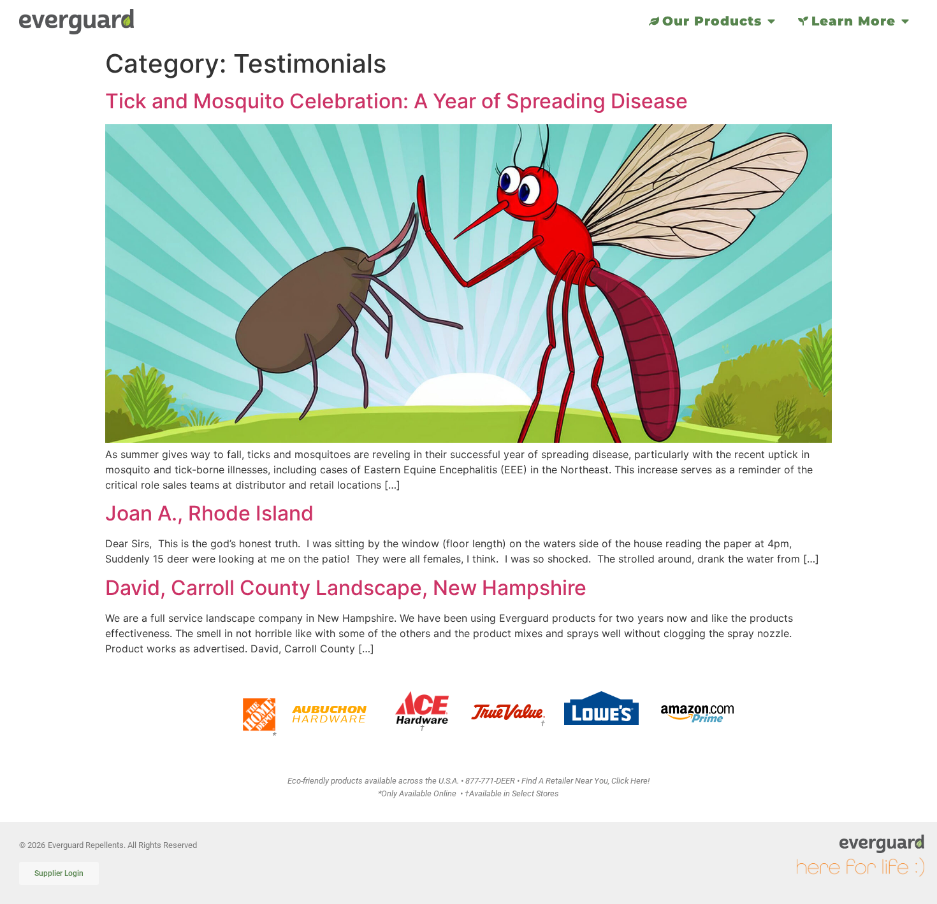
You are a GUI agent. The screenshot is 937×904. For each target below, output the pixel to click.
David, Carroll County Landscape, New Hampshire (345, 587)
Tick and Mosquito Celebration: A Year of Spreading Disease (396, 101)
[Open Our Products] (771, 21)
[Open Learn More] (905, 21)
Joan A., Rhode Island (209, 513)
